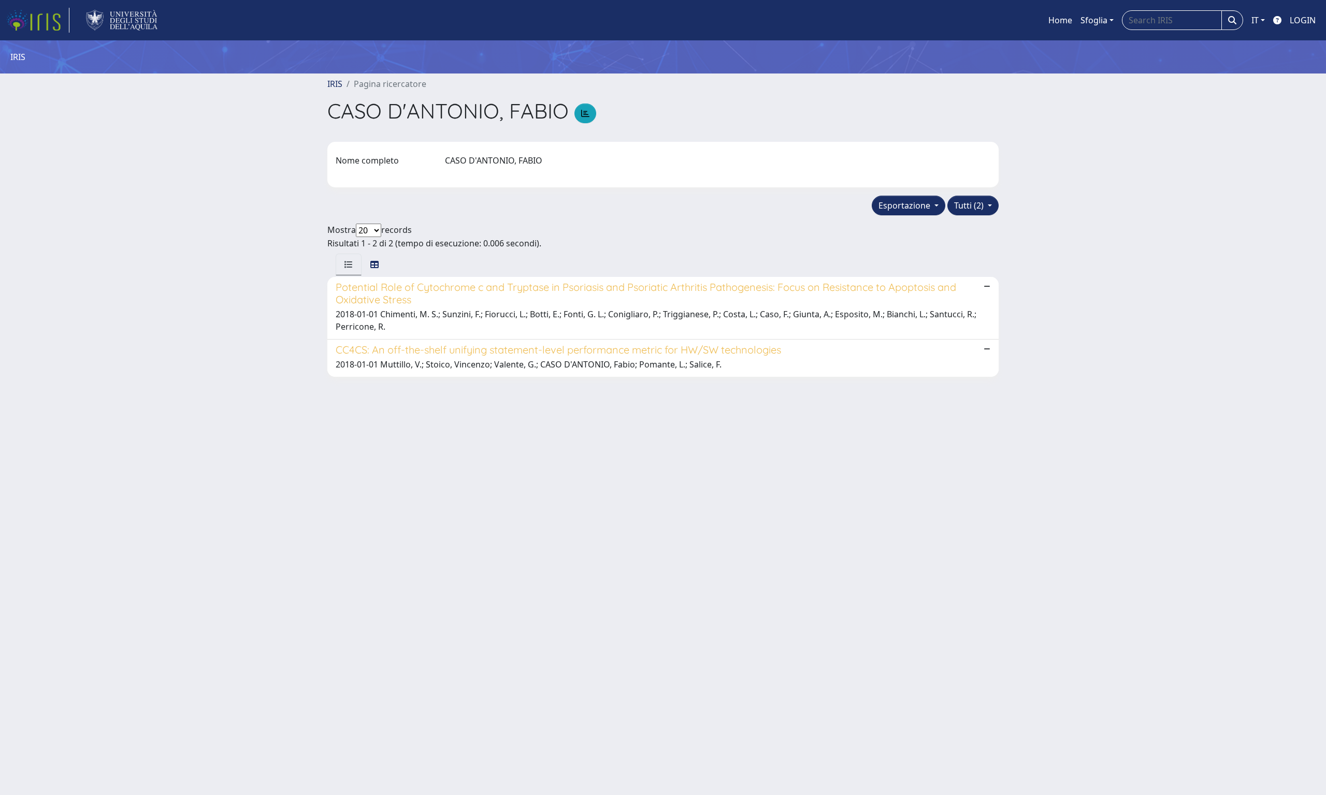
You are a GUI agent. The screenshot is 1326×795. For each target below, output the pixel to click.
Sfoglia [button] (1093, 20)
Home (1060, 20)
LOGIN (1303, 20)
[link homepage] (37, 20)
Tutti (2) (970, 205)
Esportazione (905, 205)
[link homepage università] (122, 20)
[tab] (349, 264)
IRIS (334, 84)
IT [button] (1255, 20)
